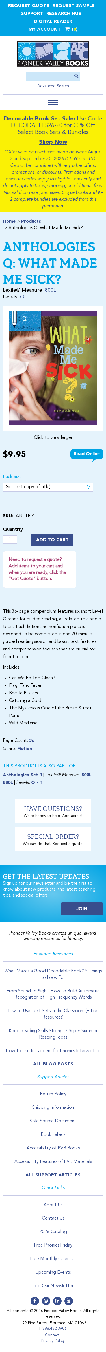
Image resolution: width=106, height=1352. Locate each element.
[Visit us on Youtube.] (68, 1301)
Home (9, 221)
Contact (52, 1335)
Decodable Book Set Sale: (39, 119)
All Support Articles (53, 1175)
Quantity (13, 529)
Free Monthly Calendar (53, 1259)
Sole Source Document (53, 1121)
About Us (53, 1205)
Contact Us (53, 1218)
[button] (53, 102)
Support (32, 14)
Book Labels (53, 1134)
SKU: (8, 516)
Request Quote (28, 6)
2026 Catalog (53, 1232)
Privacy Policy (53, 1341)
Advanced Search (53, 86)
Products (31, 221)
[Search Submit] (76, 76)
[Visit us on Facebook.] (35, 1301)
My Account (45, 29)
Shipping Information (53, 1107)
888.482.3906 (54, 1329)
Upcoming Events (53, 1272)
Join (82, 909)
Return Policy (53, 1094)
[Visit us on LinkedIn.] (57, 1301)
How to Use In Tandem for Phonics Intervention (53, 1051)
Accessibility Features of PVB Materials (53, 1162)
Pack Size (12, 477)
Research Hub (64, 14)
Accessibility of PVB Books (53, 1148)
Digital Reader (53, 21)
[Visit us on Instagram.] (46, 1301)
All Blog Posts (53, 1064)
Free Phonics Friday (53, 1245)
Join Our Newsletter (53, 1286)
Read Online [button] (87, 454)
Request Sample (74, 6)
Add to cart (52, 540)
